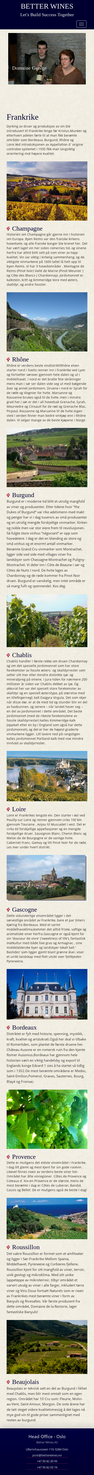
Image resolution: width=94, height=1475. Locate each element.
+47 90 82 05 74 (47, 1467)
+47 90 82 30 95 (47, 1461)
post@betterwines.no (47, 1455)
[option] (47, 57)
